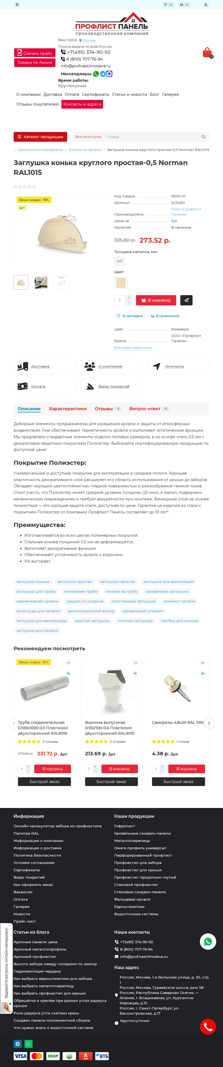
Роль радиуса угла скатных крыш (46, 1013)
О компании (28, 94)
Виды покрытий (29, 877)
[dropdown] (17, 5)
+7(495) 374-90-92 (88, 52)
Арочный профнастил (35, 956)
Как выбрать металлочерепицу (44, 986)
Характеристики (68, 408)
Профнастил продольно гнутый (145, 877)
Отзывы (107, 408)
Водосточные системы (136, 914)
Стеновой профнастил (136, 884)
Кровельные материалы (40, 149)
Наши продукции (134, 816)
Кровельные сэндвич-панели (142, 833)
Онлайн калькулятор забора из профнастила (58, 826)
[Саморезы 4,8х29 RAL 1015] (178, 688)
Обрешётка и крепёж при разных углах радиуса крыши (60, 1003)
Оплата (72, 94)
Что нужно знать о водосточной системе (53, 1027)
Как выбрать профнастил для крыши (50, 993)
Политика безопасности (37, 855)
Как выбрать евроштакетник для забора (53, 978)
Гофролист (124, 826)
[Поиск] (203, 136)
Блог (154, 94)
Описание (29, 408)
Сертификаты (95, 94)
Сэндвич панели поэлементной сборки (52, 1020)
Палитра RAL (26, 833)
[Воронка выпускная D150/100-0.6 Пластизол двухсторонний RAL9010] (111, 688)
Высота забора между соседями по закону (55, 964)
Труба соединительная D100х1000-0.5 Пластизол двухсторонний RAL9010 (43, 728)
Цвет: (119, 272)
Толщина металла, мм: (136, 252)
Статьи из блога (31, 932)
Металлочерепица (132, 840)
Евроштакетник (129, 906)
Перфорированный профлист (143, 855)
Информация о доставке (37, 848)
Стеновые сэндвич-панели (140, 892)
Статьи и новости (129, 94)
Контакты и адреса (82, 104)
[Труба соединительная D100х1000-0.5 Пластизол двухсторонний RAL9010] (44, 688)
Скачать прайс (37, 53)
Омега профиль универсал (140, 848)
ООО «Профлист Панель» (186, 211)
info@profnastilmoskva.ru (85, 66)
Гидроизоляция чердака (37, 971)
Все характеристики (133, 347)
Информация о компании (38, 840)
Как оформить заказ (33, 884)
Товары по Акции (34, 62)
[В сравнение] (68, 673)
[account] (205, 5)
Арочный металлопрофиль (40, 949)
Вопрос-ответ (148, 408)
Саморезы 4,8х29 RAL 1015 (177, 722)
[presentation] (14, 723)
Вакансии (23, 892)
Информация (29, 816)
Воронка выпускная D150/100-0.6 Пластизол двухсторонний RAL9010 (109, 728)
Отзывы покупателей (37, 104)
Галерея (170, 94)
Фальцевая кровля (132, 899)
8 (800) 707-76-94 (84, 59)
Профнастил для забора (138, 862)
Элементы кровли (84, 149)
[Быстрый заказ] (186, 300)
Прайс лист (25, 921)
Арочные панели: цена (35, 942)
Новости (22, 914)
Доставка (53, 94)
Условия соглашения (34, 862)
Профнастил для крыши (138, 870)
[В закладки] (68, 663)
